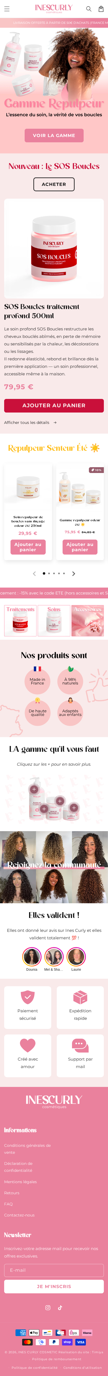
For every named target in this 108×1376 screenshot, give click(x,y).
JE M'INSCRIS (54, 1286)
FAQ (8, 1204)
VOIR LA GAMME (54, 135)
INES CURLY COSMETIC (37, 1352)
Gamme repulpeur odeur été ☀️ (80, 523)
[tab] (44, 573)
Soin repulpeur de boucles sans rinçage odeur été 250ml (28, 522)
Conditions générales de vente (27, 1149)
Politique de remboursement (56, 1359)
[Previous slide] (34, 574)
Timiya (97, 1352)
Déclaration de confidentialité (18, 1167)
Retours (11, 1192)
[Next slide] (73, 574)
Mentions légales (20, 1181)
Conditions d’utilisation (82, 1368)
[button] (7, 9)
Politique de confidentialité (35, 1368)
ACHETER (54, 184)
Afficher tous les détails (27, 422)
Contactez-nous (19, 1215)
